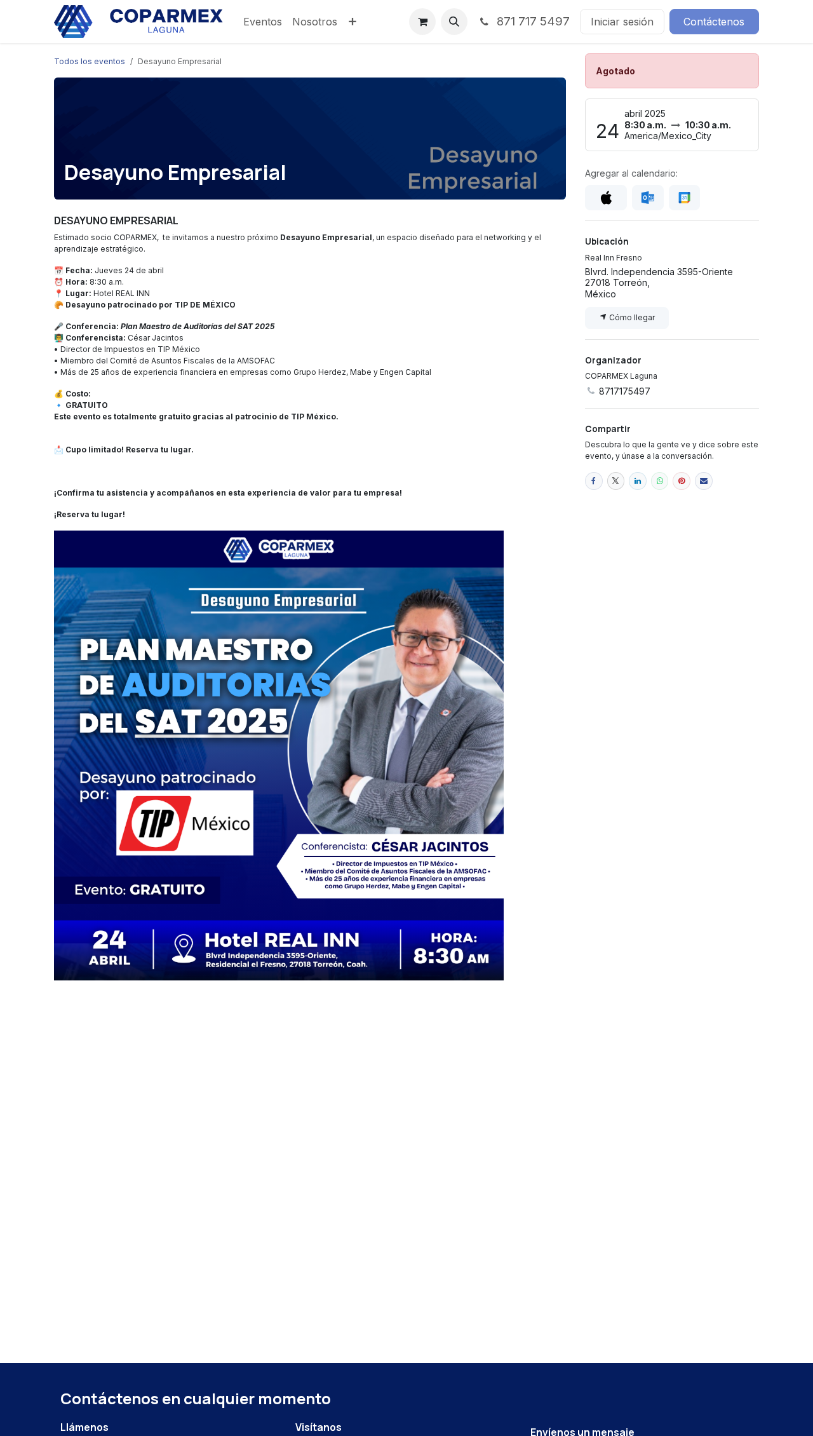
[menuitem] (262, 21)
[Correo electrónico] (704, 481)
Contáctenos (713, 21)
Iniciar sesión (622, 21)
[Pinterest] (681, 481)
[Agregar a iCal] (606, 197)
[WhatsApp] (660, 481)
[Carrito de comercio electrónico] (422, 21)
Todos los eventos (89, 61)
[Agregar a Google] (684, 197)
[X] (616, 481)
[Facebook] (594, 481)
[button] (454, 21)
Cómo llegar (631, 317)
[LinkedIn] (638, 481)
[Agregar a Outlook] (647, 197)
